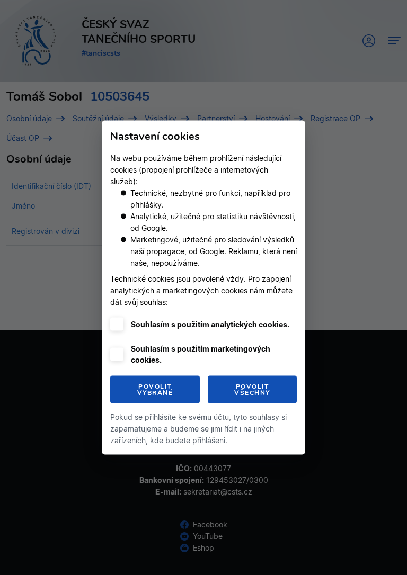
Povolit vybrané (155, 389)
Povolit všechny (252, 389)
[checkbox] (116, 324)
